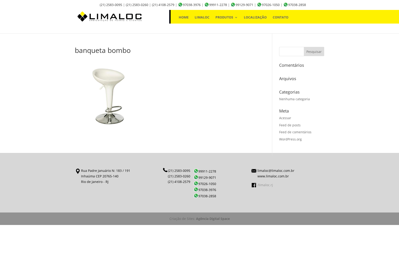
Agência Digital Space (213, 218)
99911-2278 (218, 5)
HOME (184, 17)
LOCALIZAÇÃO (255, 17)
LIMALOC (202, 17)
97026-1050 (271, 5)
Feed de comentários (295, 132)
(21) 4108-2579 (163, 5)
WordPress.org (290, 139)
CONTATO (280, 17)
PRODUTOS (224, 17)
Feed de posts (290, 125)
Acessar (285, 118)
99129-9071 (244, 5)
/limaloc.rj (265, 185)
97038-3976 (192, 5)
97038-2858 (297, 5)
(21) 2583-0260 (137, 5)
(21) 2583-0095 (111, 5)
